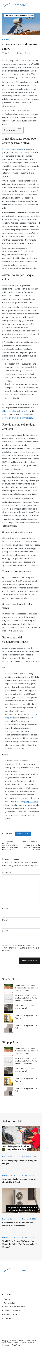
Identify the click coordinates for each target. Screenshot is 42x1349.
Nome (5, 909)
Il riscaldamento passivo (12, 149)
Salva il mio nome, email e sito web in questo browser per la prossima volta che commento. (20, 948)
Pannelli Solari (9, 1303)
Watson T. (6, 53)
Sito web (6, 931)
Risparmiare (8, 1318)
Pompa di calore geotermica (15, 1307)
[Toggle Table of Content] (18, 130)
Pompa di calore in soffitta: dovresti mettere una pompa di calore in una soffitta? (26, 988)
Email (5, 920)
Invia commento (29, 961)
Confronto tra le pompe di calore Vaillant (27, 1026)
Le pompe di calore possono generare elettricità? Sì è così (19, 1180)
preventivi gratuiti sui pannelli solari (18, 418)
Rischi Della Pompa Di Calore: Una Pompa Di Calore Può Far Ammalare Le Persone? (26, 998)
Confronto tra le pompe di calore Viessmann (27, 1016)
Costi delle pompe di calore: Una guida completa (19, 1162)
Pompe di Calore (8, 40)
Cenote (21, 1343)
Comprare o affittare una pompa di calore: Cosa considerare (10, 846)
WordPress (16, 1345)
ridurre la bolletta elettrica (13, 411)
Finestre (7, 1299)
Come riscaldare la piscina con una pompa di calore (31, 846)
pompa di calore (31, 801)
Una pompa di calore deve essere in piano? (25, 1006)
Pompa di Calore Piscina (13, 1310)
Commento (7, 872)
